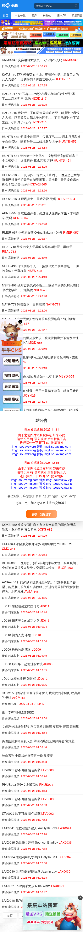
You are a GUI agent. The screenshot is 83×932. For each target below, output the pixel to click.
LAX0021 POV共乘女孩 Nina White (33, 886)
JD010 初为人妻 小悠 (21, 635)
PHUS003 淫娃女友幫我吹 (27, 784)
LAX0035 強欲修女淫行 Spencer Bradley (37, 842)
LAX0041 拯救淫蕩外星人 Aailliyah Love (36, 828)
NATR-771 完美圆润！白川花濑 (31, 304)
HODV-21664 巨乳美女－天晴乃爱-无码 (38, 199)
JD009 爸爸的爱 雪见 (21, 649)
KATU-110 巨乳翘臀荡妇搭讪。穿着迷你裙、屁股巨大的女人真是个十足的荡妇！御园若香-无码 (40, 76)
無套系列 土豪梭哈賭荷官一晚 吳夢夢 (27, 755)
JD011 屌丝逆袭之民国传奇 (25, 606)
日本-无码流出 (10, 66)
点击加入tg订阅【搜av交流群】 (46, 502)
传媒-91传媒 (9, 704)
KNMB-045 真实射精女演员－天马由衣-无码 (40, 60)
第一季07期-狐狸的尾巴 (18, 712)
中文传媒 (20, 15)
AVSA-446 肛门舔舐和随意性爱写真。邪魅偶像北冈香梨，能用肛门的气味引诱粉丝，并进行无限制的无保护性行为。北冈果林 (40, 587)
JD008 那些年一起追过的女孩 (27, 664)
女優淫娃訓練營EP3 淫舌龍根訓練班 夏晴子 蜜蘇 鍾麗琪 (40, 726)
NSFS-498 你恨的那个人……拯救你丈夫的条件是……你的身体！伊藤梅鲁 (40, 268)
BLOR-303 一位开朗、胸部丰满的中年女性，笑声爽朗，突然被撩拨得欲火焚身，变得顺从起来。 (40, 565)
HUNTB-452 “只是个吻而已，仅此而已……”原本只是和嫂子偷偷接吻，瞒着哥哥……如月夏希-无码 (41, 139)
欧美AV (47, 15)
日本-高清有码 (10, 238)
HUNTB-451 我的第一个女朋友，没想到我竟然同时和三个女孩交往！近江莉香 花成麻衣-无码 (40, 158)
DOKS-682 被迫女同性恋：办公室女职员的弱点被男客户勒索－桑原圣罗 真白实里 (40, 527)
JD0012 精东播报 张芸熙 (24, 678)
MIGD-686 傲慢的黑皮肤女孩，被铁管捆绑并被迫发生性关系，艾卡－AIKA (40, 340)
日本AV (61, 15)
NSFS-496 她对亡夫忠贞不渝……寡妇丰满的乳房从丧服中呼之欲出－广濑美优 (40, 287)
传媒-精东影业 (10, 612)
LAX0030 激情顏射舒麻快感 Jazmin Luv (36, 871)
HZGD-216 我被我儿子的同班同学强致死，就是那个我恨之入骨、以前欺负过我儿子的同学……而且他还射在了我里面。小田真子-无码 (41, 117)
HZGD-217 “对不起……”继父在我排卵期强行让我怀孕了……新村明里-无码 (38, 96)
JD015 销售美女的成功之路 (25, 620)
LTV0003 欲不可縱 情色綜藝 (28, 799)
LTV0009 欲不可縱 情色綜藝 (28, 770)
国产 (34, 15)
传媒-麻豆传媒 (10, 718)
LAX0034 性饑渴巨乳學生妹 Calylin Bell (36, 857)
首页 (5, 15)
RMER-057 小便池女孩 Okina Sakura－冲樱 (40, 232)
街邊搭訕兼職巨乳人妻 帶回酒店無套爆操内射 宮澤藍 (38, 741)
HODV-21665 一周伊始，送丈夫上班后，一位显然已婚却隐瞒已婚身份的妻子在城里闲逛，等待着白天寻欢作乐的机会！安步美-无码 (41, 179)
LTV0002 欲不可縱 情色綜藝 (28, 813)
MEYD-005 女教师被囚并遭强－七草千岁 (38, 376)
